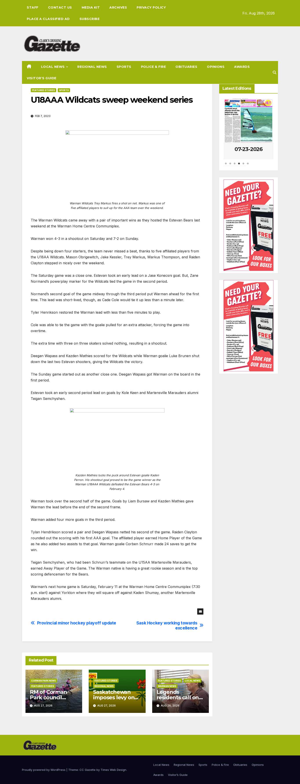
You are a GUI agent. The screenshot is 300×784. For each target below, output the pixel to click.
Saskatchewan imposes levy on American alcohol (115, 697)
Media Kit (91, 7)
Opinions (215, 67)
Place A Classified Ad (48, 19)
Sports (124, 67)
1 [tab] (226, 166)
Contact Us (60, 7)
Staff (32, 7)
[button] (274, 72)
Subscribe (90, 19)
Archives (118, 7)
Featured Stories (43, 90)
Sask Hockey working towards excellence (166, 625)
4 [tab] (239, 166)
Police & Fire (153, 67)
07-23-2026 (248, 149)
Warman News (167, 686)
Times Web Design (113, 769)
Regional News (92, 67)
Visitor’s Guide (41, 78)
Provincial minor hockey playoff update (76, 623)
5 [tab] (243, 166)
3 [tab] (234, 166)
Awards (242, 67)
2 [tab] (230, 166)
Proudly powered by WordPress (44, 769)
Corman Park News (43, 680)
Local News (53, 67)
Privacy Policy (151, 7)
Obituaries (186, 67)
